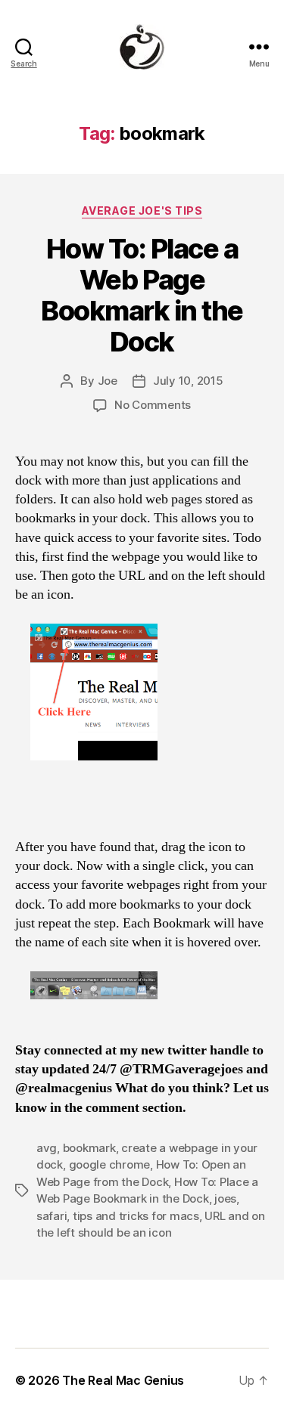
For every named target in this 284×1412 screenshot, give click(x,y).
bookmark (89, 1148)
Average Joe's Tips (142, 210)
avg (46, 1148)
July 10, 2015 (188, 380)
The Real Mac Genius (123, 1380)
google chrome (110, 1164)
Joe (107, 380)
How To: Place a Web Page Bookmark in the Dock (142, 295)
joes (225, 1198)
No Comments (152, 405)
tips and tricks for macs (136, 1216)
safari (51, 1216)
